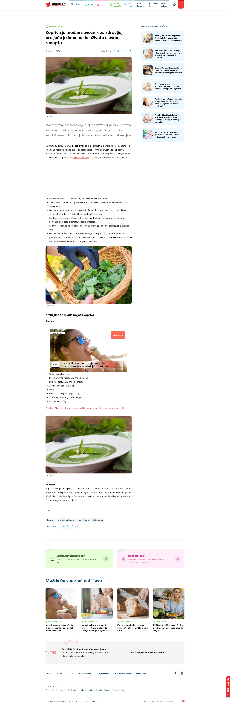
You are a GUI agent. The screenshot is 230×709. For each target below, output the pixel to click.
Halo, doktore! (102, 674)
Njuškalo (91, 690)
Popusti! (107, 690)
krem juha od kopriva (66, 520)
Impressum (61, 701)
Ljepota (103, 5)
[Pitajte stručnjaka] (228, 686)
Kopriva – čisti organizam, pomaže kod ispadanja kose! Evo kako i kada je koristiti (85, 408)
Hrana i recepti (84, 674)
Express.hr (125, 690)
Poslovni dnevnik (63, 690)
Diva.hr (74, 690)
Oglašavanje (50, 701)
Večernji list (50, 690)
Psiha (90, 5)
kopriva (50, 520)
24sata (99, 690)
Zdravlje (77, 5)
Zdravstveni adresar (122, 674)
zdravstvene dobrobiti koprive (91, 520)
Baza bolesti (141, 674)
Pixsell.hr (115, 690)
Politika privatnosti (90, 701)
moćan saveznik (81, 157)
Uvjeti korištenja (74, 701)
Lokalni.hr (82, 690)
